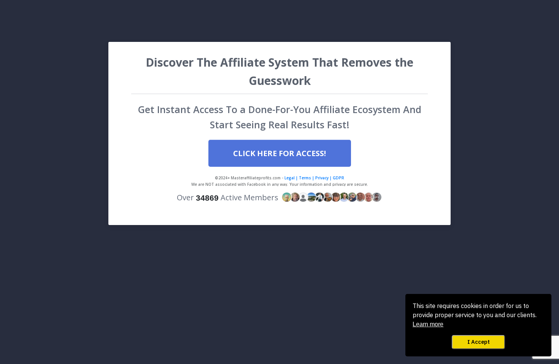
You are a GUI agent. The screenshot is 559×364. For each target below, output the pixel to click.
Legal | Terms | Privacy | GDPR (313, 177)
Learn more (428, 324)
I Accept (478, 341)
